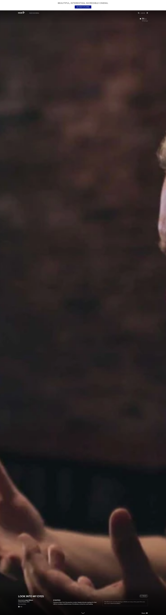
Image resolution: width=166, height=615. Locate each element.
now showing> (116, 603)
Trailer (144, 595)
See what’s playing (83, 7)
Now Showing (34, 13)
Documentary (22, 604)
